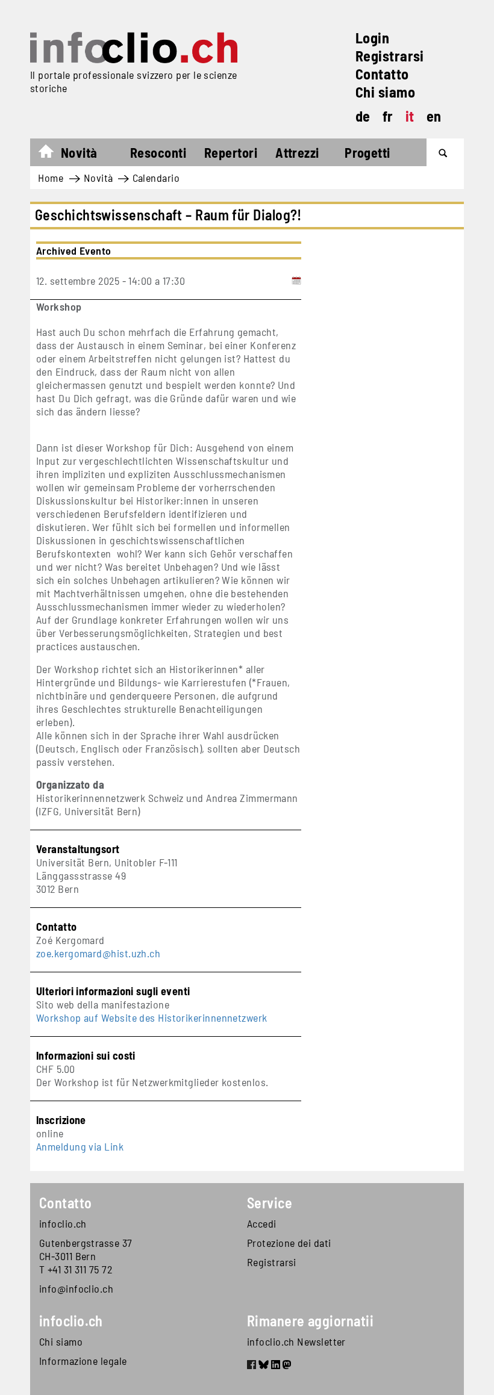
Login (372, 37)
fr (388, 116)
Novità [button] (79, 152)
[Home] (133, 47)
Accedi (262, 1223)
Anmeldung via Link (80, 1146)
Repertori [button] (230, 152)
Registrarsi (389, 55)
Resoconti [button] (158, 152)
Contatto (382, 73)
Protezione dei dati (289, 1242)
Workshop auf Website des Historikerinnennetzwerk (151, 1017)
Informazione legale (83, 1360)
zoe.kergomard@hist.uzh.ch (98, 953)
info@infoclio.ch (76, 1288)
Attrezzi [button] (297, 152)
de (362, 116)
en (434, 116)
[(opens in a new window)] (251, 1366)
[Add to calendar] (296, 280)
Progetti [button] (367, 152)
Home (52, 154)
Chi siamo (385, 92)
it (409, 116)
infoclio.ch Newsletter (296, 1341)
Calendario (156, 177)
